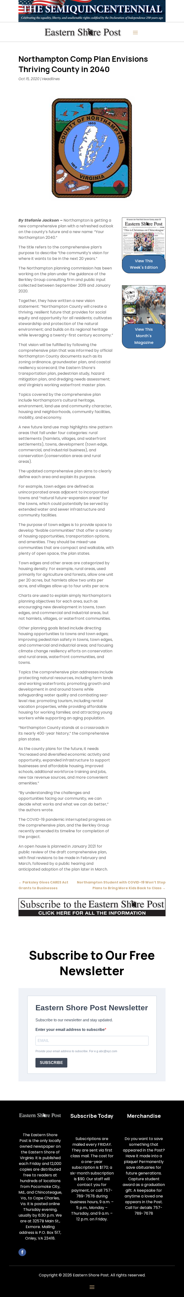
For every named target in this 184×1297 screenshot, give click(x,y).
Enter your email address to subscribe (70, 1030)
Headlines (51, 78)
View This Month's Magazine (143, 336)
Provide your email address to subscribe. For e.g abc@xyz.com (76, 1051)
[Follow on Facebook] (22, 1252)
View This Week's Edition (144, 264)
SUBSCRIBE (51, 1063)
